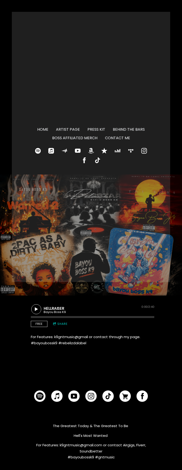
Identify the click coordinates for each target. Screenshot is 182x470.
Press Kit (96, 129)
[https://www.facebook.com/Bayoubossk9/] (84, 160)
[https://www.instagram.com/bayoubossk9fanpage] (144, 151)
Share (62, 324)
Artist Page (68, 129)
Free (39, 324)
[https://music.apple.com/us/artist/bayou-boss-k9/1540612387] (51, 151)
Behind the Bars (129, 129)
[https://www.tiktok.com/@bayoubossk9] (97, 160)
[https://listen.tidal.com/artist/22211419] (131, 151)
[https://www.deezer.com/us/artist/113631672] (117, 151)
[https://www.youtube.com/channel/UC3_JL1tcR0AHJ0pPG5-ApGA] (78, 151)
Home (42, 129)
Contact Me (117, 138)
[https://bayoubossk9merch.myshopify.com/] (125, 396)
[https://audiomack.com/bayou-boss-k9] (64, 151)
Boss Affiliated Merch (74, 138)
